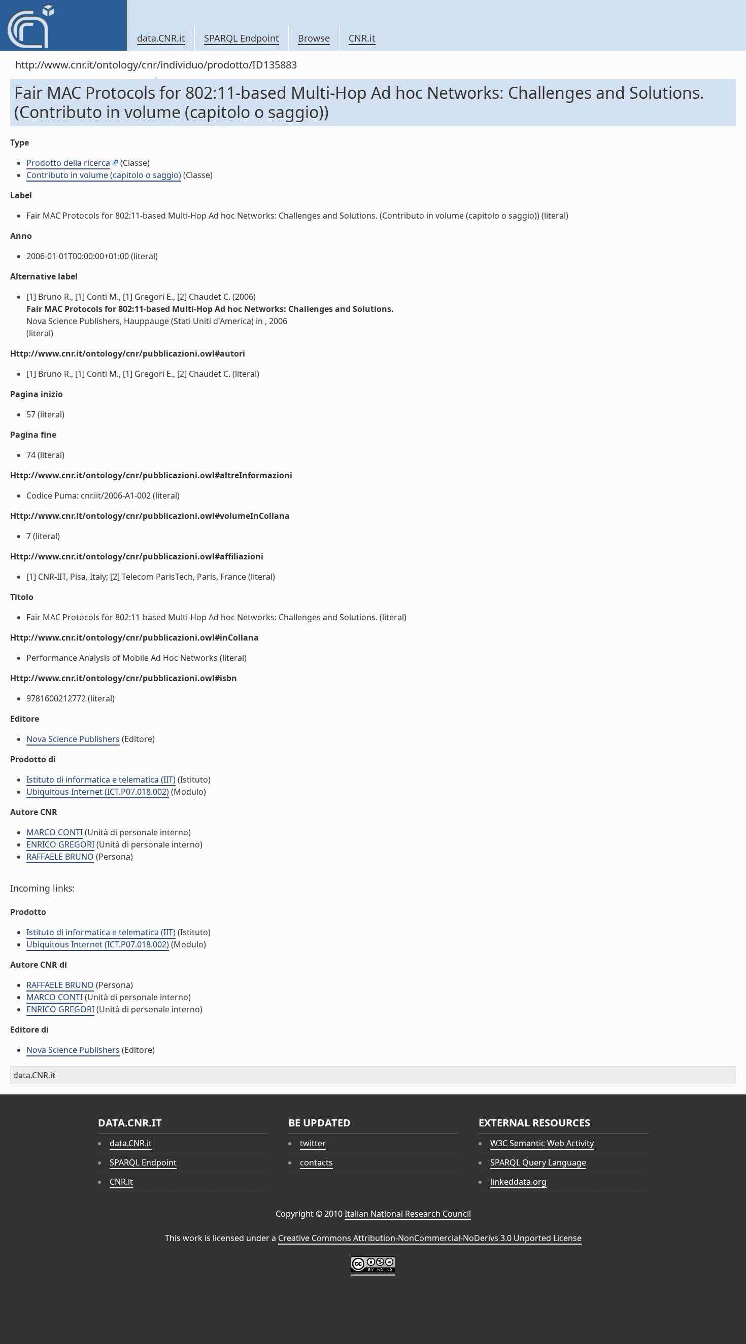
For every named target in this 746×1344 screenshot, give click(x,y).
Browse (314, 38)
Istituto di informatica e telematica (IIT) (101, 779)
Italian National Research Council (408, 1213)
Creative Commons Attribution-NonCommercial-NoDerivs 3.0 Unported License (430, 1238)
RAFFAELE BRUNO (60, 856)
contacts (316, 1162)
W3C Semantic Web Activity (542, 1143)
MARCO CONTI (54, 832)
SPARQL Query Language (538, 1162)
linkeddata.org (518, 1181)
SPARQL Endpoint (241, 38)
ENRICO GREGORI (60, 844)
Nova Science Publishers (73, 739)
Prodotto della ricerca (68, 162)
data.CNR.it (161, 38)
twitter (313, 1143)
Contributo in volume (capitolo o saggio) (103, 175)
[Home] (63, 25)
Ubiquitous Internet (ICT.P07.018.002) (97, 791)
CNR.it (362, 38)
